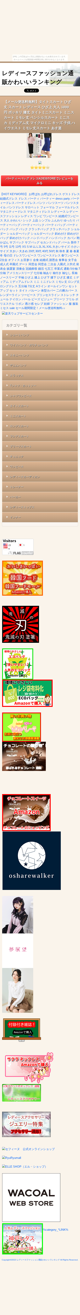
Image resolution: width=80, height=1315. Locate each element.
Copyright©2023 (9, 1260)
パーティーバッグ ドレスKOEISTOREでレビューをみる (39, 181)
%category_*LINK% (55, 1229)
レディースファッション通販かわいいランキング (38, 77)
